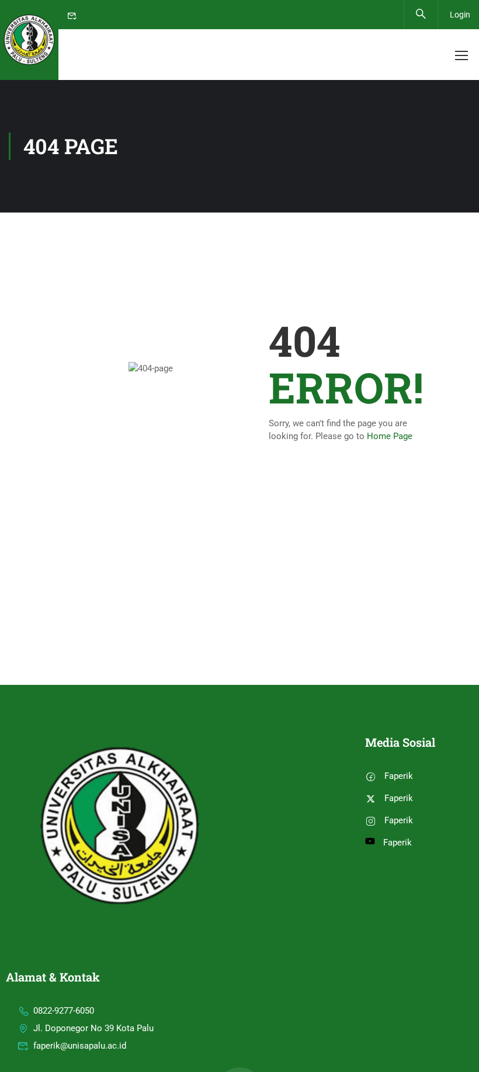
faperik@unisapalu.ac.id (79, 1045)
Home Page (389, 436)
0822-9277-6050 (63, 1010)
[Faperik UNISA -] (29, 40)
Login (460, 14)
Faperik (398, 776)
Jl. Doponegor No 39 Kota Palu (93, 1028)
